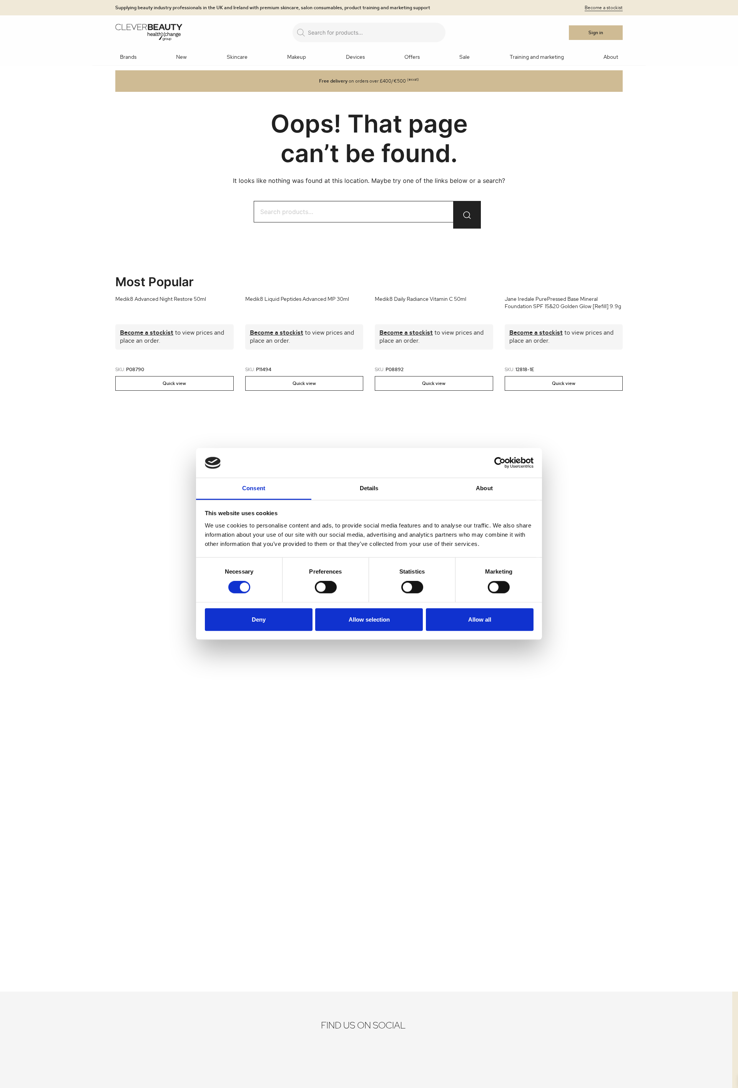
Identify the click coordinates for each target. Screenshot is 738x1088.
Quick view (174, 383)
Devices (355, 57)
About (610, 57)
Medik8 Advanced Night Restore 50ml (160, 299)
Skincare (237, 57)
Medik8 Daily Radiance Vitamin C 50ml (420, 299)
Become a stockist (604, 7)
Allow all (479, 619)
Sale (464, 57)
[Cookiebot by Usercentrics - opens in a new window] (500, 463)
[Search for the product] (467, 215)
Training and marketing (537, 57)
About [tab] (484, 488)
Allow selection (369, 619)
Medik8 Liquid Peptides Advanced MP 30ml (297, 299)
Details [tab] (369, 488)
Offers (412, 57)
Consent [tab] (253, 488)
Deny (259, 619)
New (181, 57)
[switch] (326, 587)
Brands (128, 57)
